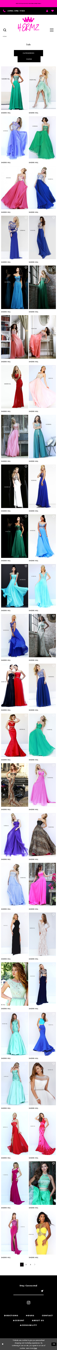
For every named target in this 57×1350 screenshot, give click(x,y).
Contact (47, 1315)
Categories (28, 53)
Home (5, 36)
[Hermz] (28, 24)
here (35, 1348)
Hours (30, 1315)
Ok (54, 1344)
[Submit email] (42, 1291)
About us (38, 1320)
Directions (11, 1315)
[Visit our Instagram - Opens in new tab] (28, 1303)
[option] (14, 89)
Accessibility (28, 1325)
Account (18, 1320)
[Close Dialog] (3, 1344)
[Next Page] (35, 1264)
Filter (29, 59)
